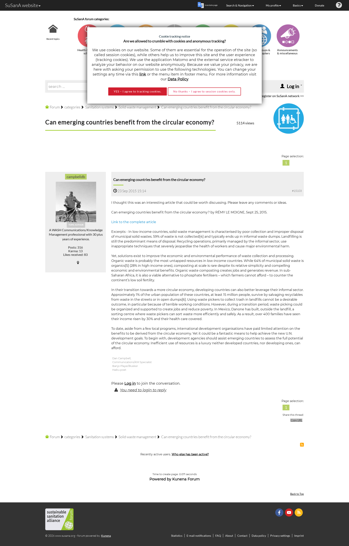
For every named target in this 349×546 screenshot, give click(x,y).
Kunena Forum (186, 479)
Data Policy (178, 79)
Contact (242, 535)
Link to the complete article (133, 222)
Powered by (160, 479)
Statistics (176, 535)
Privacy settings (280, 535)
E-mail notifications (199, 535)
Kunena (106, 535)
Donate (319, 5)
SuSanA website (21, 5)
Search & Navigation (239, 5)
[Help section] (339, 5)
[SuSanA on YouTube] (289, 512)
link (142, 74)
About (229, 535)
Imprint (299, 535)
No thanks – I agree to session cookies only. (204, 91)
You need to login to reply (143, 390)
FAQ (218, 535)
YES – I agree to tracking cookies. (137, 91)
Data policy (259, 535)
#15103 (297, 190)
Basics (297, 5)
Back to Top (297, 494)
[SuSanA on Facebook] (279, 512)
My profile (272, 5)
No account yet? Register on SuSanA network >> (270, 96)
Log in (130, 383)
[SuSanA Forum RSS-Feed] (299, 512)
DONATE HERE (333, 522)
